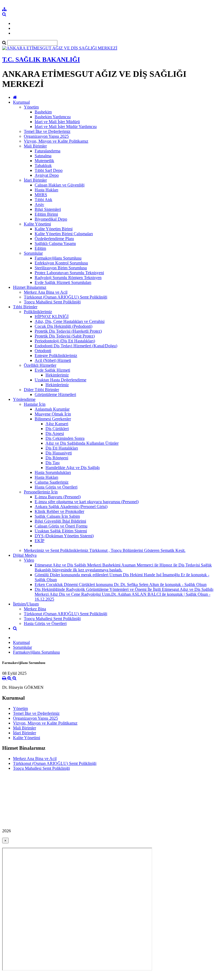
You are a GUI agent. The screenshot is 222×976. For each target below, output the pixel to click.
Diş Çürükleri (57, 428)
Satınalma (43, 155)
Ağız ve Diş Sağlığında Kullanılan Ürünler (82, 443)
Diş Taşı (52, 462)
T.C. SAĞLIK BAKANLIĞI (41, 59)
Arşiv (39, 204)
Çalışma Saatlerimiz (51, 482)
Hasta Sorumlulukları (53, 472)
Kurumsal (21, 102)
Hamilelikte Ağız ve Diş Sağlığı (72, 467)
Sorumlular (33, 253)
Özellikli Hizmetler (40, 365)
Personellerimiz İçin (41, 492)
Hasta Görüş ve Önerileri (56, 487)
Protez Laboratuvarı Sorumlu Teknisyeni (69, 272)
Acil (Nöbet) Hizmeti (53, 360)
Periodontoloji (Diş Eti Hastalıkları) (65, 341)
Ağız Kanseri (56, 423)
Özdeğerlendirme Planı (54, 238)
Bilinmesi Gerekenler (53, 419)
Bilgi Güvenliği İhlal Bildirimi (60, 521)
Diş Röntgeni (56, 458)
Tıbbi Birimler (25, 306)
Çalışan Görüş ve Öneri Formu (61, 526)
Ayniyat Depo (47, 175)
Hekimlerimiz (57, 375)
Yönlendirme (24, 399)
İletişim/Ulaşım (26, 604)
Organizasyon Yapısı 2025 (46, 136)
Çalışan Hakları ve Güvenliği (59, 185)
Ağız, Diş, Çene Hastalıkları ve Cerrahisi (70, 321)
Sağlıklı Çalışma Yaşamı (55, 243)
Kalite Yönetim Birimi (54, 229)
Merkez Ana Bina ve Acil (45, 292)
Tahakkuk (43, 165)
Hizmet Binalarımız (29, 287)
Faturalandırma (47, 151)
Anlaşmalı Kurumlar (52, 409)
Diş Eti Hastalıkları (61, 448)
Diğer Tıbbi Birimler (41, 389)
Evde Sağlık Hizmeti (52, 370)
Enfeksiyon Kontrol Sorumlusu (61, 263)
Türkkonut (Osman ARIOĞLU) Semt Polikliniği (65, 297)
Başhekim (43, 112)
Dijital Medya (25, 555)
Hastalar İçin (34, 404)
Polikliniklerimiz (38, 311)
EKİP (39, 540)
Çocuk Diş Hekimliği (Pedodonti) (63, 326)
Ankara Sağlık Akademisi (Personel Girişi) (71, 506)
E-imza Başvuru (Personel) (58, 496)
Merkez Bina (35, 609)
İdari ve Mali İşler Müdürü (57, 121)
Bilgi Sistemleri (48, 209)
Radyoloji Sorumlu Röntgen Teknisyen (68, 277)
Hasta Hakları (46, 190)
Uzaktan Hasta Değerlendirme (60, 380)
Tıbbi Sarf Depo (49, 170)
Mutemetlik (44, 160)
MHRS (41, 194)
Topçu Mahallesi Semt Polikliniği (52, 302)
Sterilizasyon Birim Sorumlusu (61, 268)
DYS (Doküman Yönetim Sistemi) (64, 535)
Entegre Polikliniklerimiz (56, 355)
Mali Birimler (35, 146)
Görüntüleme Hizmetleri (55, 394)
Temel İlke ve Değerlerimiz (47, 131)
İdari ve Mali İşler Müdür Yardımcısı (66, 126)
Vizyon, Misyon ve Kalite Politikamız (56, 141)
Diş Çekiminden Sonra (64, 438)
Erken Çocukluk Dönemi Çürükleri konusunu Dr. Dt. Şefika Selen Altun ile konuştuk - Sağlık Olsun (121, 584)
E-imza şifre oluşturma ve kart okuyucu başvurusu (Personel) (87, 501)
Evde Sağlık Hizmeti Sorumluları (63, 282)
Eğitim (40, 248)
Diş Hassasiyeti (58, 453)
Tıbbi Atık (43, 199)
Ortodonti (43, 350)
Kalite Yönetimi (37, 224)
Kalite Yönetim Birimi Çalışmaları (64, 233)
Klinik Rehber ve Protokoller (59, 511)
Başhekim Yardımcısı (53, 116)
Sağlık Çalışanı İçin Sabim (57, 516)
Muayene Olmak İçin (53, 414)
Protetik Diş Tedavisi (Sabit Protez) (65, 336)
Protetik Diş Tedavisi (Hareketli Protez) (68, 331)
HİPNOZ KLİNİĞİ (51, 316)
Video (29, 560)
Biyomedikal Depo (51, 219)
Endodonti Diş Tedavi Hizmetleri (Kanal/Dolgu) (76, 345)
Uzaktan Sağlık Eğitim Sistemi (61, 531)
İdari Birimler (35, 180)
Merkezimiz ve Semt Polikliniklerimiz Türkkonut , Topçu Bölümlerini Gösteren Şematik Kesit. (104, 550)
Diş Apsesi (54, 433)
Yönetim (31, 107)
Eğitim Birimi (46, 214)
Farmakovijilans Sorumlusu (58, 258)
